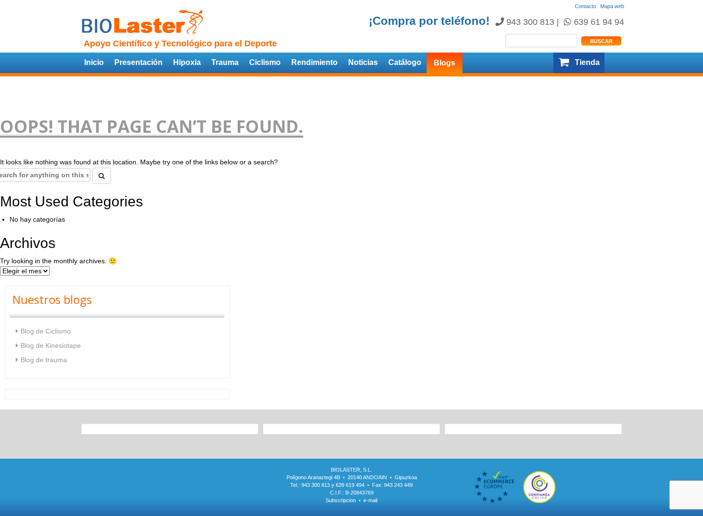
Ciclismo (265, 62)
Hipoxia (187, 62)
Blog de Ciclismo (46, 331)
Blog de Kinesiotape (51, 345)
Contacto (585, 6)
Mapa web (612, 6)
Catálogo (404, 62)
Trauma (225, 62)
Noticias (363, 62)
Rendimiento (314, 62)
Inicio (94, 62)
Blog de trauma (44, 360)
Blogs (444, 63)
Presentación (138, 62)
